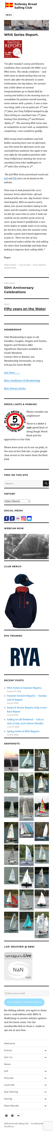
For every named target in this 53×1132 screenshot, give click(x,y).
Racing (8, 1098)
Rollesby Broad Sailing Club (25, 5)
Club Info (9, 1085)
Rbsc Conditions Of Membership (22, 380)
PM (15, 178)
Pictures (8, 1078)
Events (8, 1050)
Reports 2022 (10, 268)
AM (6, 178)
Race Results (11, 1105)
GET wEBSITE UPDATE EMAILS (24, 1002)
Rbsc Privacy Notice (15, 388)
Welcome (9, 1043)
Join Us (8, 1057)
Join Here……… (12, 372)
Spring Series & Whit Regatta (23, 731)
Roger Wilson (10, 265)
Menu (9, 15)
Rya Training (11, 1092)
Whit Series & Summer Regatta (24, 687)
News (35, 265)
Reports (42, 265)
